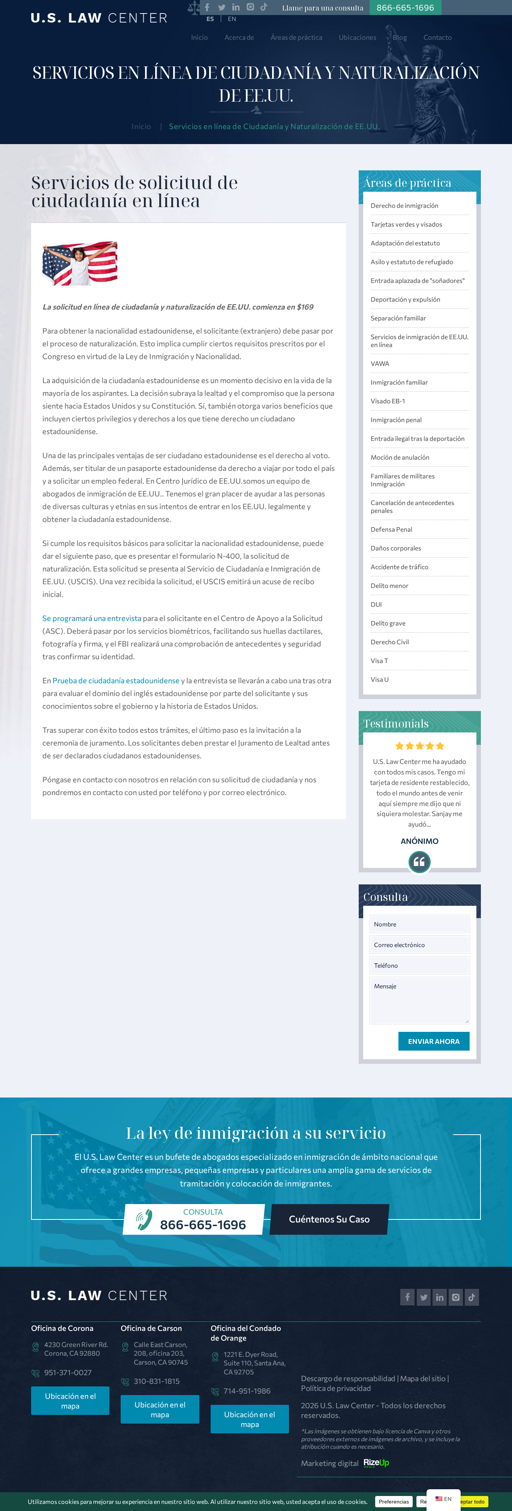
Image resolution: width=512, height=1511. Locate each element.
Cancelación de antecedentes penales (412, 506)
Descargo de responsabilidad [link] (348, 1378)
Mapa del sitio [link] (423, 1378)
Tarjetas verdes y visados (406, 224)
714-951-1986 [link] (247, 1390)
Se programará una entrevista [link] (91, 617)
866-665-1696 (203, 1224)
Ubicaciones (357, 37)
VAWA (380, 363)
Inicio (199, 37)
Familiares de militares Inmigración (403, 480)
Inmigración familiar (399, 382)
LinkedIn (236, 7)
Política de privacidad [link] (336, 1387)
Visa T (379, 661)
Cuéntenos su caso (329, 1218)
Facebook (207, 7)
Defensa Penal (391, 529)
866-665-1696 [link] (405, 7)
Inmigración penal (396, 420)
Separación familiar (398, 318)
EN (232, 18)
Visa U (380, 679)
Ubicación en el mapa (70, 1400)
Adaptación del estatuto (405, 243)
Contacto (438, 37)
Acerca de (239, 37)
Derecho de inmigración (405, 205)
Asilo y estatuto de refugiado (412, 262)
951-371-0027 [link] (68, 1372)
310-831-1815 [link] (157, 1380)
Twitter (221, 7)
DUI (376, 604)
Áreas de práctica (296, 37)
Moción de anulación (400, 457)
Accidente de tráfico (399, 567)
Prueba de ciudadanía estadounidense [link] (116, 680)
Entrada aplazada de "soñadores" (418, 280)
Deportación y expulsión (405, 299)
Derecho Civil (390, 642)
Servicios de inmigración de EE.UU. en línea (420, 341)
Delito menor (390, 585)
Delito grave (388, 623)
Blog (400, 37)
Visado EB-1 (388, 401)
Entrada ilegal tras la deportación (418, 438)
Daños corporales (396, 548)
